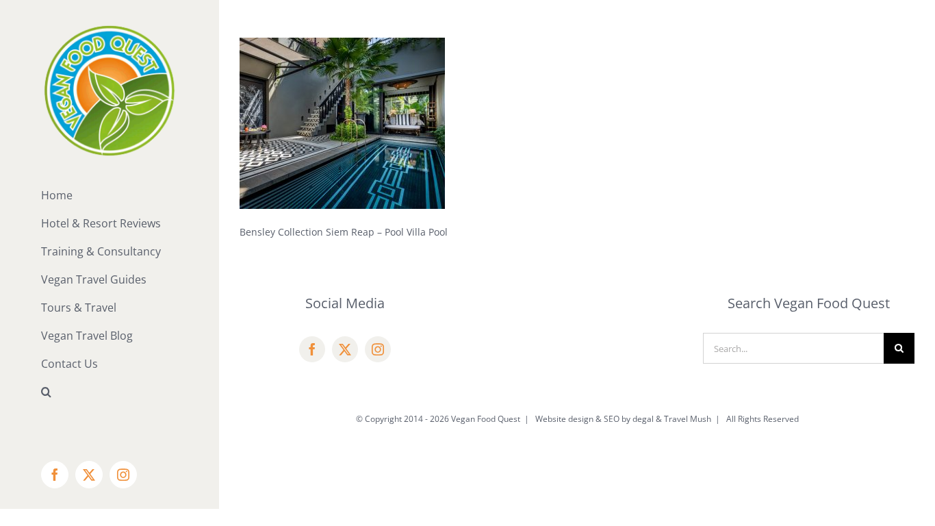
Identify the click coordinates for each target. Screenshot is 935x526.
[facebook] (312, 349)
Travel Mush (687, 419)
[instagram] (378, 349)
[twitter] (345, 349)
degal (643, 419)
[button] (109, 392)
